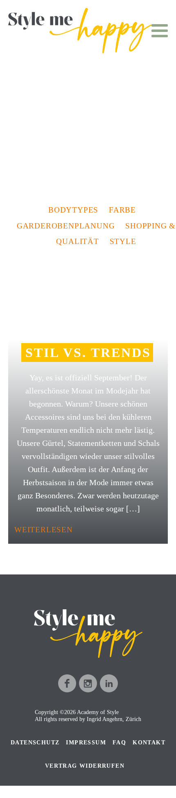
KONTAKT (149, 742)
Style (123, 241)
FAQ (119, 742)
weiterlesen (43, 529)
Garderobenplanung (66, 226)
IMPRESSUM (86, 742)
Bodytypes (73, 210)
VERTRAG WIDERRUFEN (84, 766)
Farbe (122, 210)
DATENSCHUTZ (35, 742)
